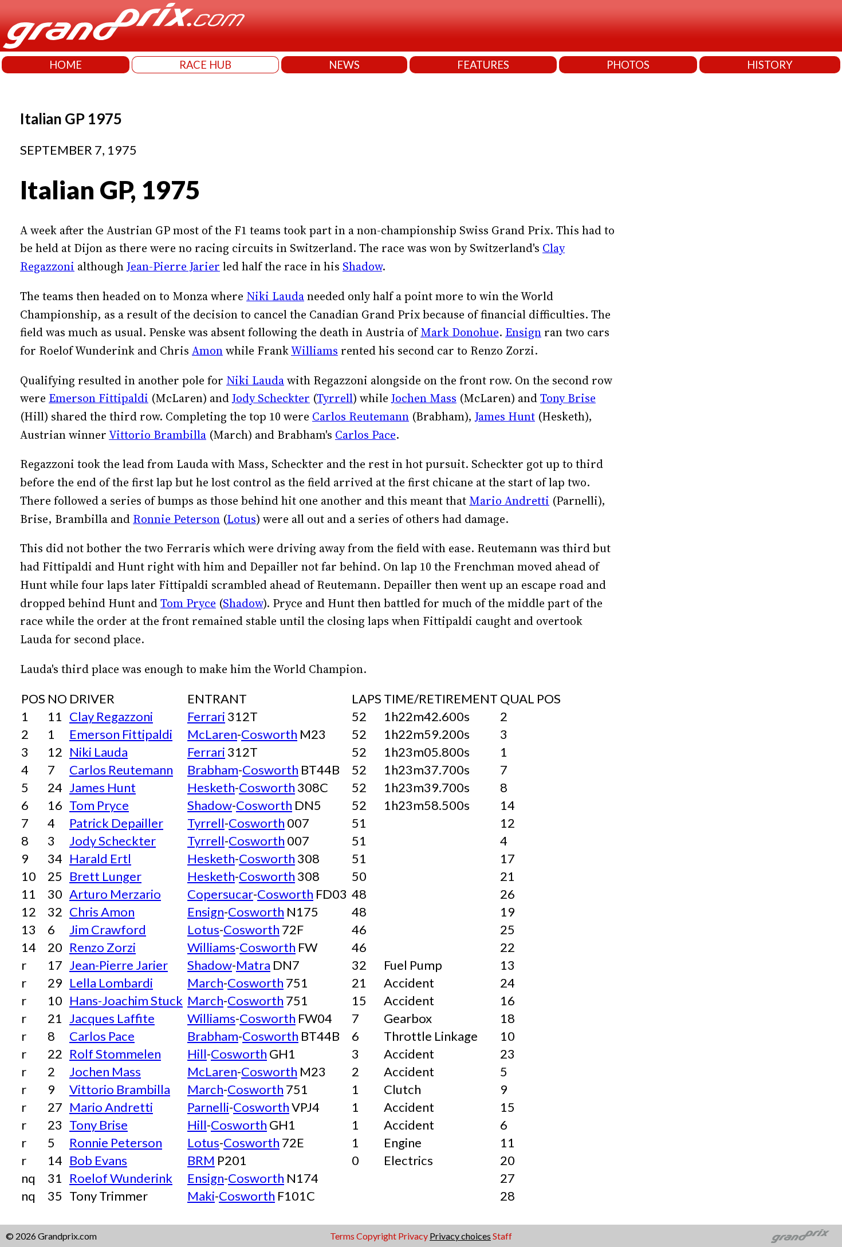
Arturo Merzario (115, 894)
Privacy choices (460, 1235)
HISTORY (770, 64)
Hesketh (211, 787)
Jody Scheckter (271, 398)
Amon (207, 351)
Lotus (241, 519)
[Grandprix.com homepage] (800, 1236)
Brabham (212, 769)
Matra (253, 965)
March (205, 982)
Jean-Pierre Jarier (173, 266)
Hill (197, 1053)
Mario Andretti (509, 501)
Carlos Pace (365, 435)
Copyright (376, 1235)
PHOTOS (628, 64)
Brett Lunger (105, 876)
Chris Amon (102, 911)
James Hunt (505, 416)
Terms (342, 1235)
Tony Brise (568, 398)
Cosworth (269, 734)
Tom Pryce (188, 603)
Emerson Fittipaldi (98, 398)
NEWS (344, 64)
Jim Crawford (107, 929)
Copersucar (220, 894)
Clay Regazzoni (111, 716)
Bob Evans (98, 1160)
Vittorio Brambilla (157, 435)
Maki (201, 1195)
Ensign (523, 332)
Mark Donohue (459, 332)
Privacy (413, 1235)
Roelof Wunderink (120, 1178)
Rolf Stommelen (115, 1053)
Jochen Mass (424, 398)
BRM (201, 1160)
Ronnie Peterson (176, 519)
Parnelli (208, 1107)
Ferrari (206, 716)
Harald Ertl (100, 858)
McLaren (212, 734)
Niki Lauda (275, 296)
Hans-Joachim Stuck (126, 1000)
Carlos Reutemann (360, 416)
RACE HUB (205, 64)
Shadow (362, 266)
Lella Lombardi (111, 982)
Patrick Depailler (116, 823)
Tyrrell (335, 398)
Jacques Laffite (112, 1018)
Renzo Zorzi (102, 947)
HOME (65, 64)
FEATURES (483, 64)
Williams (314, 351)
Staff (502, 1235)
